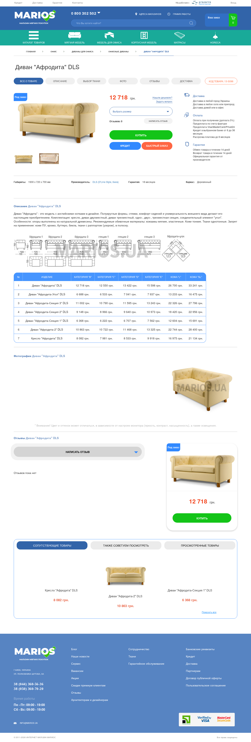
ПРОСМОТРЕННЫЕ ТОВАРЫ (200, 545)
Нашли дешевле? (162, 97)
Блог (74, 649)
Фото (123, 81)
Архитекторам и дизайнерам (89, 700)
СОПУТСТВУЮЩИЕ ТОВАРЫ (52, 545)
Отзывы (154, 81)
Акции (75, 678)
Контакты (77, 3)
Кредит (18, 3)
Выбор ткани (91, 81)
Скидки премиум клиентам (88, 685)
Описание (60, 81)
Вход (233, 3)
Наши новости (80, 656)
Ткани (132, 656)
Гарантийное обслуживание (146, 663)
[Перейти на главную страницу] (35, 17)
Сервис (76, 663)
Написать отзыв (158, 121)
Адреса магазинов (150, 13)
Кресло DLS (61, 590)
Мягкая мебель (75, 42)
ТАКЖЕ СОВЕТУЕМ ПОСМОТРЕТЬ (126, 545)
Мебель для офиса (109, 42)
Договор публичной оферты (204, 678)
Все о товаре (28, 81)
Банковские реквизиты (200, 649)
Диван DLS (125, 596)
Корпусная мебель (144, 42)
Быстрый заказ (157, 145)
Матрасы (180, 42)
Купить (140, 135)
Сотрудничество (138, 649)
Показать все (209, 612)
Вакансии (77, 671)
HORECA (215, 42)
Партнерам (193, 671)
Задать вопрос (164, 101)
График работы (182, 13)
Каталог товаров (34, 42)
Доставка (37, 3)
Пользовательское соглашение (206, 685)
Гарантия (57, 3)
